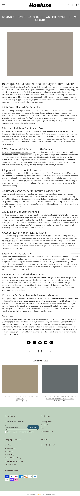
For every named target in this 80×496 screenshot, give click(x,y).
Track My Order (46, 422)
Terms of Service (10, 464)
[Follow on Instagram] (46, 445)
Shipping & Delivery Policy (14, 461)
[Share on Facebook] (29, 342)
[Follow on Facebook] (42, 445)
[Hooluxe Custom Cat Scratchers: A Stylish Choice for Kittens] (29, 352)
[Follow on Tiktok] (54, 445)
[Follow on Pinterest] (50, 445)
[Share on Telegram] (40, 342)
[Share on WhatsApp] (51, 342)
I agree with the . (20, 432)
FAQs (42, 428)
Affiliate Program (10, 448)
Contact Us (44, 425)
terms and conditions (26, 432)
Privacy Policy (9, 455)
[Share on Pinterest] (34, 342)
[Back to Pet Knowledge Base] (40, 352)
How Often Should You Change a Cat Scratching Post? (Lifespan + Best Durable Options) (60, 397)
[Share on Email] (45, 342)
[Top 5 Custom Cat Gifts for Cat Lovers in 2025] (50, 352)
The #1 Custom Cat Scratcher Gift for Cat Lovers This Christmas (20, 397)
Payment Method (47, 431)
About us (8, 445)
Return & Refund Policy (13, 458)
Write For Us (9, 451)
